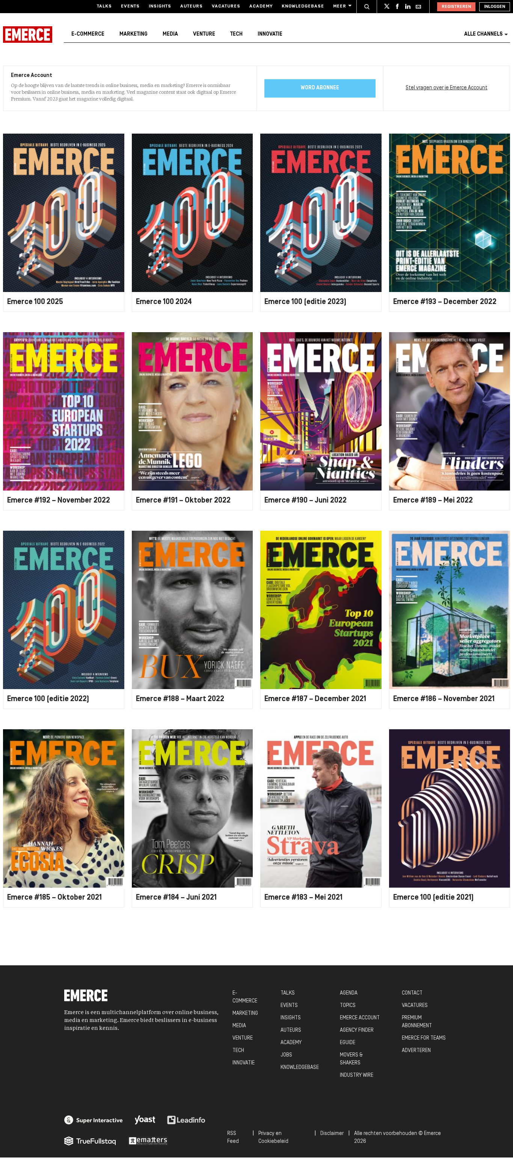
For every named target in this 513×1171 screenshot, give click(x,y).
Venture (204, 34)
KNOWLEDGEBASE (300, 1067)
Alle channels (483, 34)
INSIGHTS (291, 1018)
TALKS (288, 993)
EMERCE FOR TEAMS (424, 1038)
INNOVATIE (243, 1063)
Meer (339, 6)
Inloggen (494, 7)
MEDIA (239, 1026)
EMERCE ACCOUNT (360, 1018)
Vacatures (226, 6)
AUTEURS (291, 1030)
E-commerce (87, 34)
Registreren (456, 7)
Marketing (133, 34)
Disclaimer (332, 1133)
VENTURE (242, 1038)
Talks (104, 6)
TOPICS (348, 1005)
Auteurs (191, 6)
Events (130, 6)
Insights (160, 6)
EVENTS (289, 1005)
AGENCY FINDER (357, 1030)
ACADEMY (291, 1043)
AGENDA (349, 993)
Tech (236, 34)
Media (170, 34)
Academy (261, 6)
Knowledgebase (303, 6)
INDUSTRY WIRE (356, 1075)
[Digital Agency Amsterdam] (93, 1119)
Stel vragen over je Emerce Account (446, 88)
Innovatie (270, 34)
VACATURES (415, 1005)
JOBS (286, 1055)
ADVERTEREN (416, 1051)
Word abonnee (320, 88)
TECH (238, 1051)
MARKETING (245, 1013)
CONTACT (412, 993)
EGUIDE (347, 1043)
